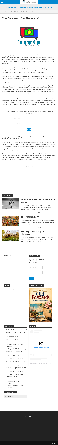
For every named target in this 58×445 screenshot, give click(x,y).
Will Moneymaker (34, 363)
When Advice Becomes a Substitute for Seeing (38, 200)
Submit (29, 129)
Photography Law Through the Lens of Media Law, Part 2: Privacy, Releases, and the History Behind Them (16, 367)
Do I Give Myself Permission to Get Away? (16, 329)
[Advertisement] (29, 178)
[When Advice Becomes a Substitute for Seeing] (10, 203)
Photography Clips (9, 11)
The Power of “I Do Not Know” (13, 355)
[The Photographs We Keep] (10, 221)
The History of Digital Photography (14, 378)
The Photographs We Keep (33, 217)
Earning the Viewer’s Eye (12, 339)
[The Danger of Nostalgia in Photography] (10, 236)
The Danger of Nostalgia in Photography (32, 232)
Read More (38, 212)
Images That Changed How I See (14, 342)
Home (3, 11)
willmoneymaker (44, 363)
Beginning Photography (8, 16)
